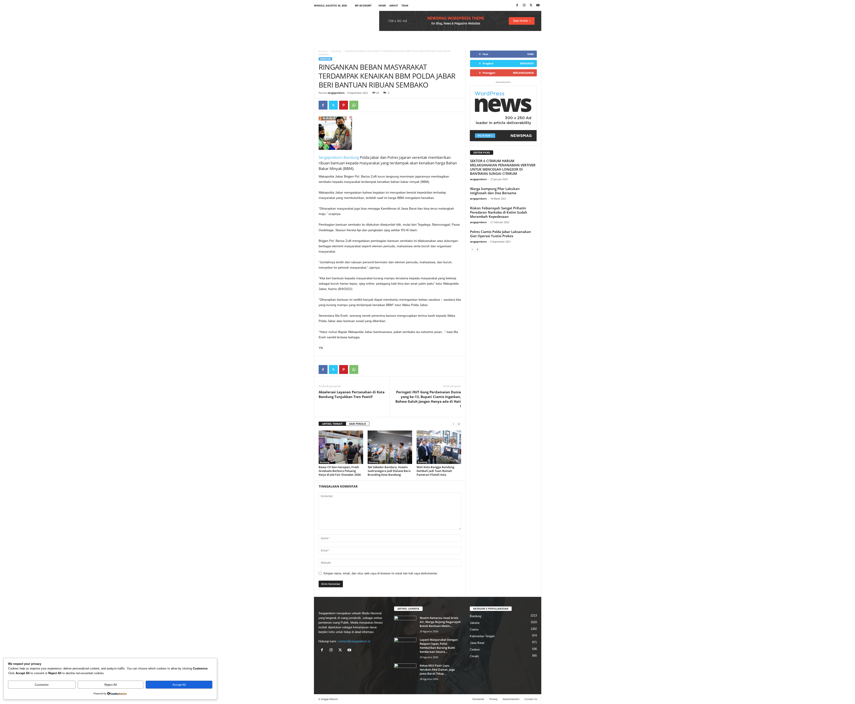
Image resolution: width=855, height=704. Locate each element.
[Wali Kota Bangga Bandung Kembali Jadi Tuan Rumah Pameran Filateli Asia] (439, 447)
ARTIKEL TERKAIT (332, 423)
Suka (530, 54)
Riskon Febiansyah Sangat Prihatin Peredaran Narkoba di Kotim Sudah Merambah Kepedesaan (498, 212)
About (393, 5)
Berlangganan (523, 72)
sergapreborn (336, 92)
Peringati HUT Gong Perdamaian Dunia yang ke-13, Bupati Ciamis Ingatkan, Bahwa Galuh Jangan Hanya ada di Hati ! (428, 399)
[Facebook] (517, 5)
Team (404, 5)
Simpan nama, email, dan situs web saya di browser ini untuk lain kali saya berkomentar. (380, 573)
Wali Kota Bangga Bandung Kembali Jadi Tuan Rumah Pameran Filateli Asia (435, 471)
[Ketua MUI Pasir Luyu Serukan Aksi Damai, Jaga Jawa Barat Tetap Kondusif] (405, 671)
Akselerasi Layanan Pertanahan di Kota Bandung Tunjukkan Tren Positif (352, 394)
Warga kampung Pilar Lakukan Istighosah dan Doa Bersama (495, 190)
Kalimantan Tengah (482, 636)
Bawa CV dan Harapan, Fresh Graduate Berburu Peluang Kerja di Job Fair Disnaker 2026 (340, 471)
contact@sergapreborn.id (354, 641)
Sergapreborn (331, 157)
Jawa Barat (477, 643)
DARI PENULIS (357, 423)
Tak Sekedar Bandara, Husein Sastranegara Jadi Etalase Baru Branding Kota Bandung (389, 471)
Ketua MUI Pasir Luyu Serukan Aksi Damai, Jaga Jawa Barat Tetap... (437, 669)
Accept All (179, 684)
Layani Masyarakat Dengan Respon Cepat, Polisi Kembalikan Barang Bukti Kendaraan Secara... (439, 646)
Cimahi (474, 656)
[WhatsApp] (353, 105)
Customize (42, 684)
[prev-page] (453, 424)
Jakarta (474, 622)
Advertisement (511, 699)
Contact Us (531, 699)
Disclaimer (478, 699)
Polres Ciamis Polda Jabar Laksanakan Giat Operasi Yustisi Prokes (500, 233)
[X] (531, 5)
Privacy (493, 699)
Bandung (336, 51)
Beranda (323, 51)
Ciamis (474, 629)
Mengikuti (527, 63)
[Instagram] (524, 5)
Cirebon (475, 649)
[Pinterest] (343, 105)
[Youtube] (538, 5)
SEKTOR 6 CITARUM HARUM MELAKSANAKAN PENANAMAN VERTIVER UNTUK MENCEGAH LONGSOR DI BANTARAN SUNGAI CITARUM (502, 167)
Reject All (110, 684)
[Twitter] (333, 105)
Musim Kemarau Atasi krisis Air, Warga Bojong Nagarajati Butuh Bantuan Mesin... (440, 622)
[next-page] (459, 424)
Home (382, 5)
